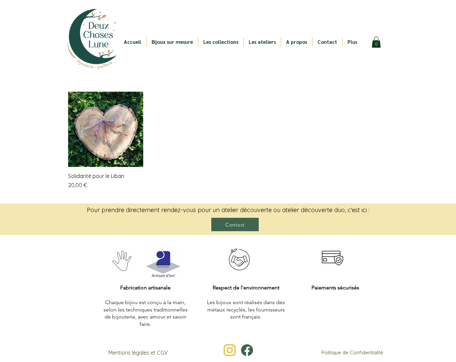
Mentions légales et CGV (138, 352)
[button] (220, 42)
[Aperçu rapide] (105, 129)
